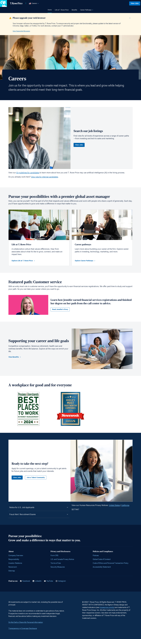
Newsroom (12, 567)
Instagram (62, 581)
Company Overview (15, 555)
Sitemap (11, 571)
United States (114, 505)
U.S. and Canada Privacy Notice (62, 559)
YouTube (49, 581)
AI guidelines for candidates (27, 172)
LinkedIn (38, 581)
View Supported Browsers (21, 31)
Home (50, 10)
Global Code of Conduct (102, 559)
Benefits (74, 10)
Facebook (26, 581)
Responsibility (13, 559)
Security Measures (58, 567)
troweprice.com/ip (107, 607)
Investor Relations (15, 563)
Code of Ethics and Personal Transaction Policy (110, 563)
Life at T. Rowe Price (62, 10)
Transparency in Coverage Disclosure (22, 628)
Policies (96, 555)
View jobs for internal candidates (44, 177)
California (125, 505)
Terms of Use (56, 563)
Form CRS (54, 555)
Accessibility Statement (102, 567)
